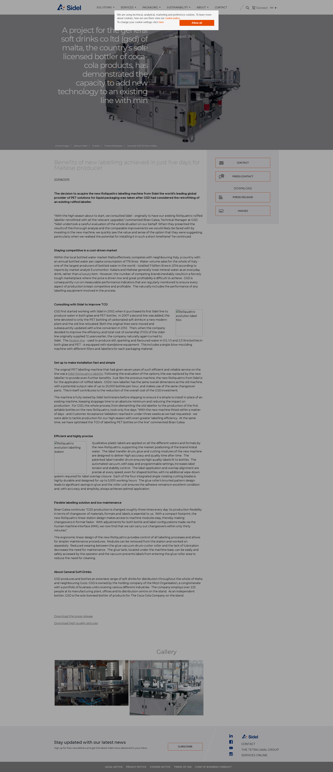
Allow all (197, 22)
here (161, 22)
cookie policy (172, 18)
